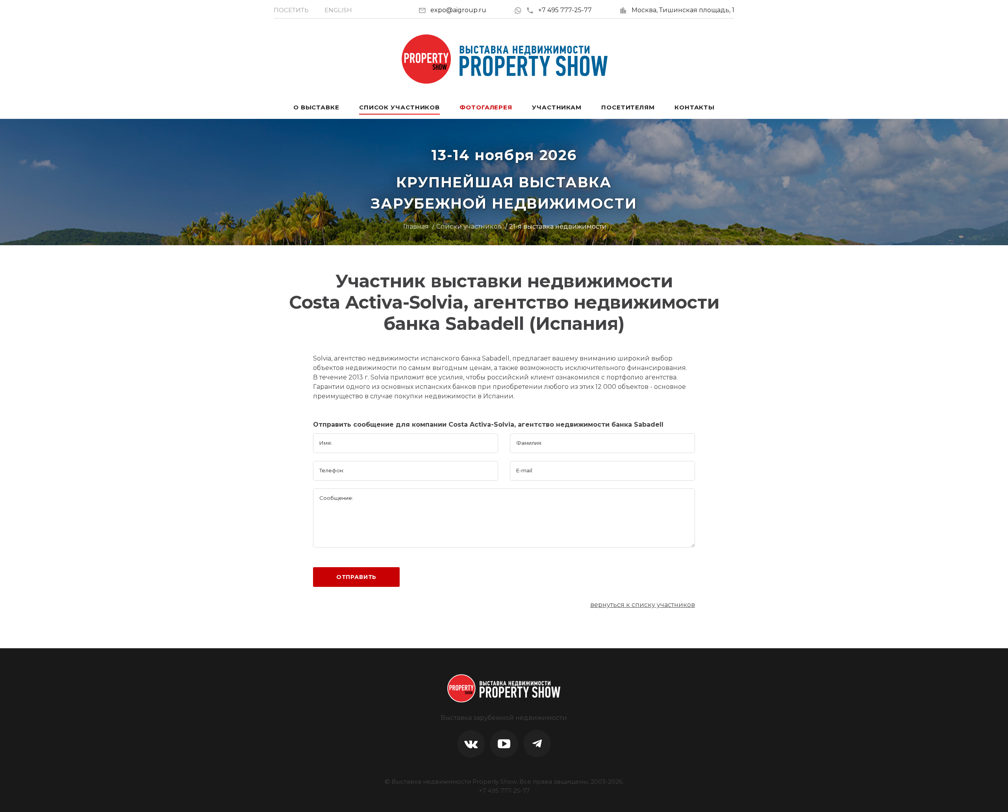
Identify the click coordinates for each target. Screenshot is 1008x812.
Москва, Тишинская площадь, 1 (683, 10)
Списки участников (469, 226)
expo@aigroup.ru (458, 10)
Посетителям (628, 107)
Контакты (694, 107)
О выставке (316, 107)
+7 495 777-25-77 (565, 10)
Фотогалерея (486, 107)
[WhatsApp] (520, 10)
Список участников (399, 107)
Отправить (356, 577)
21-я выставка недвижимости (558, 226)
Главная (416, 226)
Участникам (557, 107)
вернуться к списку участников (642, 605)
